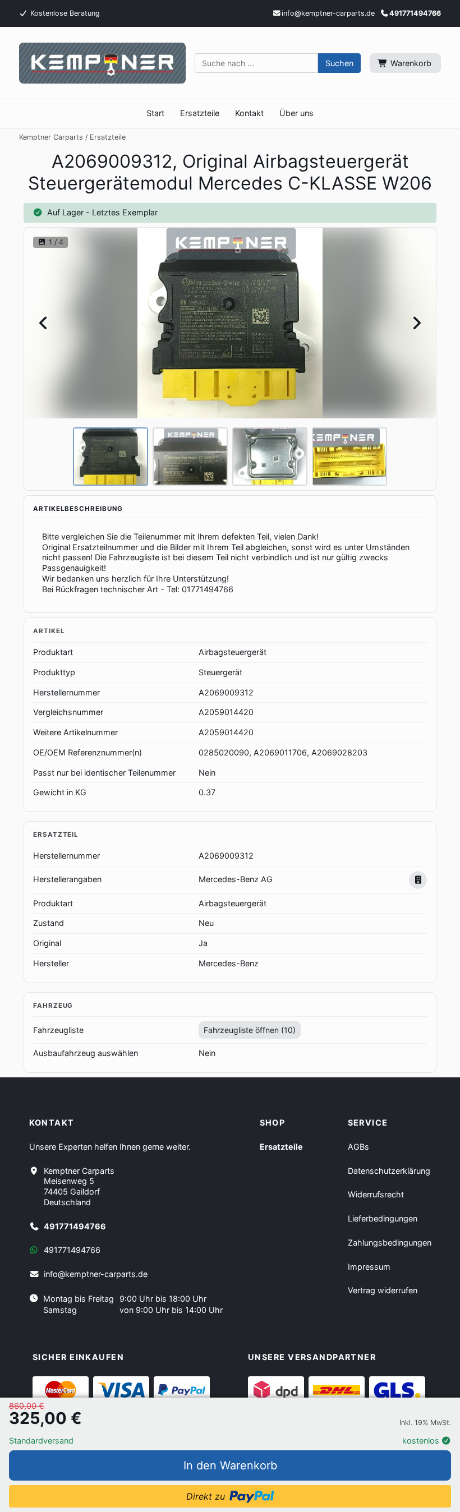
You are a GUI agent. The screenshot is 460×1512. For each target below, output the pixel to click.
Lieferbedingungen (382, 1218)
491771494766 (415, 13)
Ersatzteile (108, 137)
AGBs (358, 1146)
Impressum (369, 1266)
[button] (339, 63)
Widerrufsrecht (376, 1194)
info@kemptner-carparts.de (96, 1274)
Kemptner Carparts (51, 137)
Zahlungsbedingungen (389, 1242)
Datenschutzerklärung (389, 1171)
